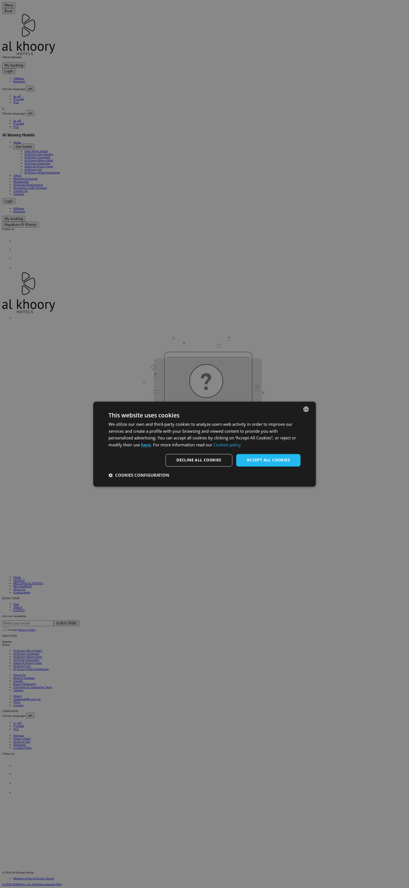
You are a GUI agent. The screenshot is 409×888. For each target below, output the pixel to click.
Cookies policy (227, 445)
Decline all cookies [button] (198, 460)
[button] (139, 475)
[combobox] (306, 409)
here (146, 445)
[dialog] (204, 444)
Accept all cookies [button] (268, 460)
